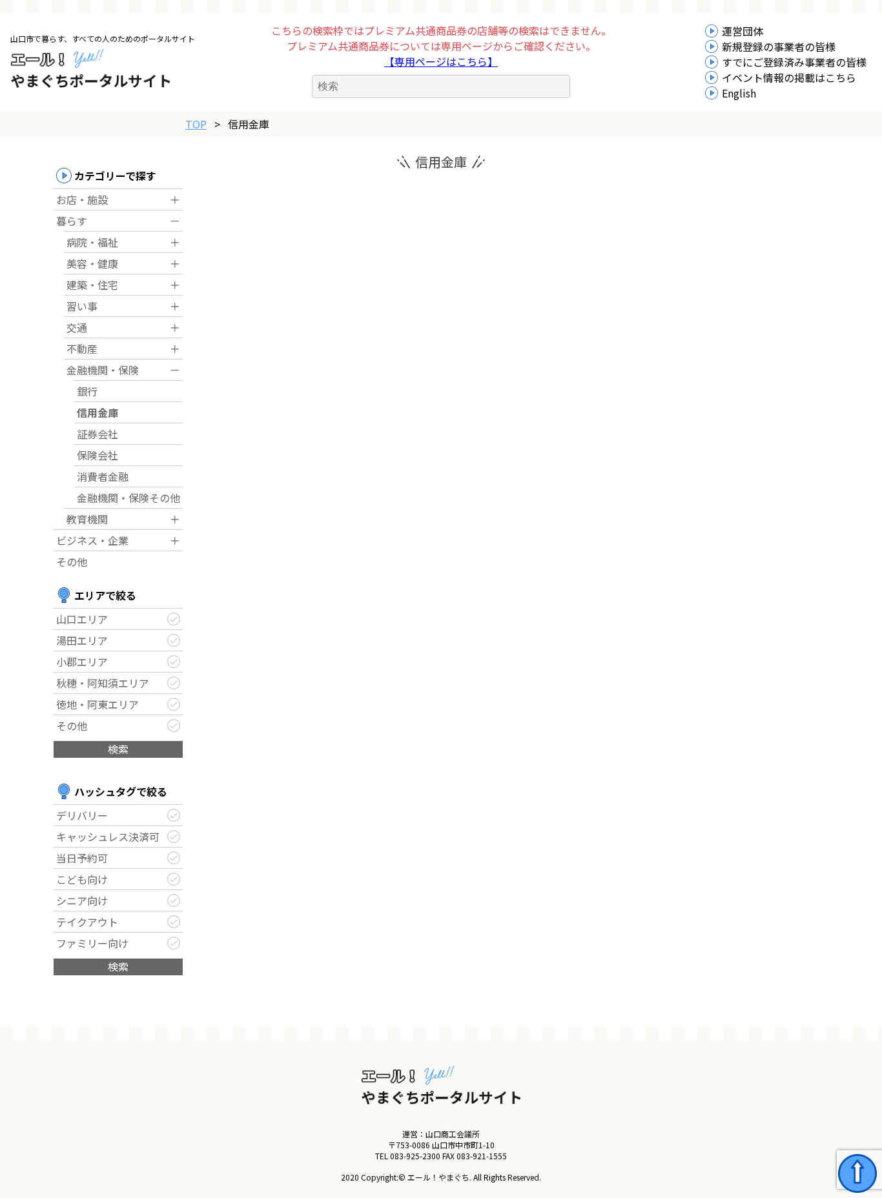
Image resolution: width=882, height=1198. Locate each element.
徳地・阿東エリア (97, 704)
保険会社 (97, 455)
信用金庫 (97, 412)
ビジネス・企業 (92, 540)
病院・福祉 (92, 242)
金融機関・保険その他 (128, 497)
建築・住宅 (92, 284)
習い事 (82, 306)
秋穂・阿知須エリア (102, 683)
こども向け (82, 879)
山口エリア (82, 619)
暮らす (71, 220)
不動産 (82, 348)
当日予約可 (82, 858)
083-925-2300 (415, 1155)
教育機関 (87, 519)
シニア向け (82, 900)
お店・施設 (82, 199)
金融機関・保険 (103, 370)
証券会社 (97, 434)
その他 (71, 561)
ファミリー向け (92, 943)
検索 (118, 748)
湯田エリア (82, 640)
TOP (196, 124)
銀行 (87, 391)
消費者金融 (102, 476)
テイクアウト (87, 921)
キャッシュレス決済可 (107, 836)
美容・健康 (92, 263)
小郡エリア (82, 661)
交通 (77, 327)
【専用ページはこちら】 (441, 61)
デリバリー (82, 815)
